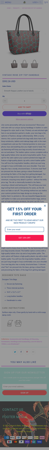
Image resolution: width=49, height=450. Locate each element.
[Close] (45, 205)
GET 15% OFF (25, 238)
